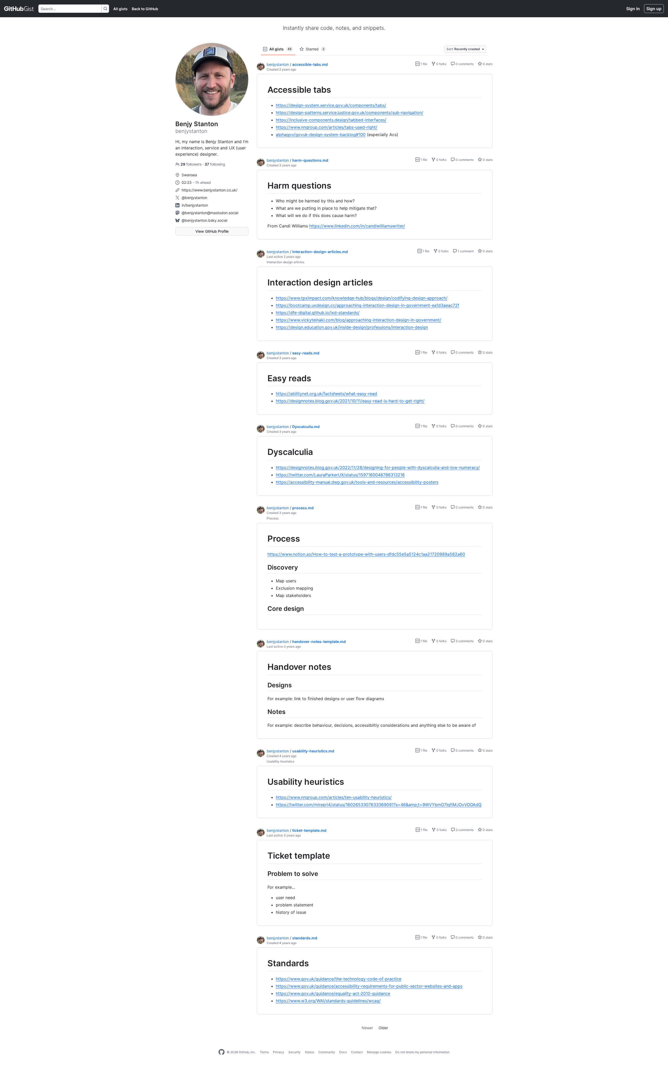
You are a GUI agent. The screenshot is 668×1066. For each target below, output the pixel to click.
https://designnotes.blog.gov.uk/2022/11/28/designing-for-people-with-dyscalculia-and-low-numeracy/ (378, 467)
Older (383, 1028)
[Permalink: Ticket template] (263, 855)
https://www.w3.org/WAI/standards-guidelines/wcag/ (328, 1000)
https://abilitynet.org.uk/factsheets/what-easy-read (326, 393)
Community (326, 1052)
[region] (374, 111)
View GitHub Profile (212, 231)
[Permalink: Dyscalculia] (263, 452)
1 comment (465, 251)
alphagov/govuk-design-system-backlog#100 (321, 134)
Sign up (653, 8)
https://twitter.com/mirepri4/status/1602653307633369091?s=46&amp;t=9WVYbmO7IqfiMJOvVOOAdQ (378, 804)
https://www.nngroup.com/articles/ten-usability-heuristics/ (334, 797)
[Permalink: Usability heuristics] (263, 782)
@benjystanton (194, 197)
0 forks (441, 64)
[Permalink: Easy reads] (263, 378)
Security (294, 1052)
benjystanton (278, 64)
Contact (357, 1052)
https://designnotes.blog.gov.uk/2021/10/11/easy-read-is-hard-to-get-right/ (350, 400)
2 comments (464, 830)
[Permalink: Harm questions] (263, 185)
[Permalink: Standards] (263, 963)
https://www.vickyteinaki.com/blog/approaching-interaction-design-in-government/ (358, 320)
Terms (264, 1052)
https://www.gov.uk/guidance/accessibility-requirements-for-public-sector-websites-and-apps (369, 986)
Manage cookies (379, 1052)
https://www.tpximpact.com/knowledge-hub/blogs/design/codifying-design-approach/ (362, 298)
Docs (343, 1052)
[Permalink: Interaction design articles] (263, 282)
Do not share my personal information (422, 1052)
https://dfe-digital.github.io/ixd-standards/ (318, 312)
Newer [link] (367, 1028)
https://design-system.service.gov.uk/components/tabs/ (331, 105)
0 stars (487, 64)
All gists (120, 9)
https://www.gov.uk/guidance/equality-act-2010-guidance (333, 993)
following (215, 164)
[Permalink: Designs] (263, 685)
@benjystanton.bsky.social (204, 220)
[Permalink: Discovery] (263, 567)
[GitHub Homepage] (221, 1052)
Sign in (633, 8)
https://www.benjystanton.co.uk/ (209, 190)
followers (191, 164)
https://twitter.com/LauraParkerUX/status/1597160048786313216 (340, 474)
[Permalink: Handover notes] (263, 667)
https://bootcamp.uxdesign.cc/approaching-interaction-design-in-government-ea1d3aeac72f (367, 305)
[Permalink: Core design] (263, 608)
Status (309, 1052)
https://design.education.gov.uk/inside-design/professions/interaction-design (352, 327)
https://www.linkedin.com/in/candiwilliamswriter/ (357, 226)
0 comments (464, 64)
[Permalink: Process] (263, 538)
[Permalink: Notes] (263, 711)
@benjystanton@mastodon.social (210, 212)
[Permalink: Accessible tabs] (263, 89)
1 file (423, 64)
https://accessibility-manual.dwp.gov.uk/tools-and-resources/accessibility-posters (357, 482)
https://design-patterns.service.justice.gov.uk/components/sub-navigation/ (349, 112)
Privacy (278, 1052)
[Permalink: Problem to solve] (263, 873)
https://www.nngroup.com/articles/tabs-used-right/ (326, 127)
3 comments (464, 641)
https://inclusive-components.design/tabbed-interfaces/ (331, 119)
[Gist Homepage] (19, 8)
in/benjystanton (195, 205)
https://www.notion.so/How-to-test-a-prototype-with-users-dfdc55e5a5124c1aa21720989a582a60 (366, 554)
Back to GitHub (145, 9)
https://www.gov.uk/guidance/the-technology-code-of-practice (338, 978)
